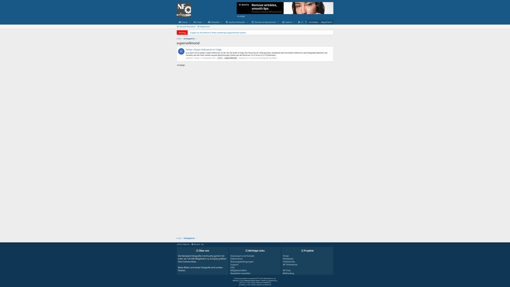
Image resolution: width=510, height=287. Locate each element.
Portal (286, 255)
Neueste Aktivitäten (187, 26)
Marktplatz (288, 258)
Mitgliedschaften (238, 270)
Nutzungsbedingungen (242, 261)
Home (184, 22)
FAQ (232, 267)
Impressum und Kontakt (242, 255)
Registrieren (205, 26)
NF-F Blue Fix (184, 244)
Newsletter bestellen (240, 273)
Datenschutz (236, 258)
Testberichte (289, 261)
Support (234, 264)
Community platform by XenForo (255, 278)
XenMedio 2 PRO (244, 285)
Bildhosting (288, 273)
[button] (189, 22)
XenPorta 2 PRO (244, 283)
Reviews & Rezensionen (265, 22)
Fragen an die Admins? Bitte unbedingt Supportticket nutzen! (218, 32)
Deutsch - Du (198, 244)
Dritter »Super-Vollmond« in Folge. (204, 49)
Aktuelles (215, 22)
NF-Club (287, 270)
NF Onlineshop (290, 264)
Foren (199, 22)
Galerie (288, 22)
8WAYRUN (267, 283)
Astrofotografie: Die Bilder (266, 58)
